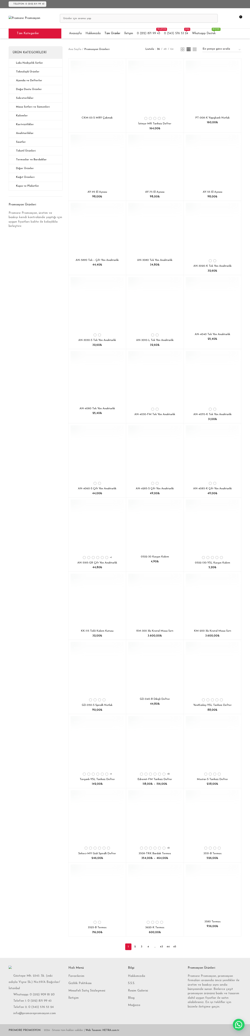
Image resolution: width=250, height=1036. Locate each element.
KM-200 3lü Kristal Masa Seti (212, 630)
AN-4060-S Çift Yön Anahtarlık (97, 488)
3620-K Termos (154, 927)
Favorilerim (76, 976)
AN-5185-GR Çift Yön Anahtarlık (97, 562)
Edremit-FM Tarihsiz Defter (155, 779)
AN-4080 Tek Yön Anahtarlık (97, 408)
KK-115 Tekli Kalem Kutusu (97, 630)
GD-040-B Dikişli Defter (155, 699)
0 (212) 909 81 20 (42, 994)
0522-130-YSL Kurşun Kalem (212, 562)
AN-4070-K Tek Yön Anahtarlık (212, 414)
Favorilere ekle (121, 66)
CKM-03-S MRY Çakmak (97, 117)
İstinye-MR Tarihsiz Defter (154, 123)
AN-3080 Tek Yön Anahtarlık (154, 260)
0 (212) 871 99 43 (40, 1000)
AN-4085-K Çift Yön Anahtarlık (212, 488)
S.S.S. (131, 983)
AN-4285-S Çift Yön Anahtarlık (155, 488)
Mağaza (134, 1005)
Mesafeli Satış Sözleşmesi (86, 990)
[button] (239, 1025)
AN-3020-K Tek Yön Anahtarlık (212, 266)
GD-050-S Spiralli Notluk (97, 705)
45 (174, 946)
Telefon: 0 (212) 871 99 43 (28, 4)
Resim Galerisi (138, 990)
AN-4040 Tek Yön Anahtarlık (212, 334)
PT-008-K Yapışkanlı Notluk (212, 117)
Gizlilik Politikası (80, 983)
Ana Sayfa (74, 49)
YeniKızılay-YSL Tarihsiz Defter (212, 705)
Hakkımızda (136, 976)
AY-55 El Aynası (212, 192)
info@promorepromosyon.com (34, 1013)
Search (212, 18)
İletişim (73, 997)
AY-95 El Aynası (97, 192)
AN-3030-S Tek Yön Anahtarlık (97, 340)
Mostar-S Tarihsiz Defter (212, 779)
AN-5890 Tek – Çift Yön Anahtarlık (97, 260)
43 (161, 946)
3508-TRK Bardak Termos (155, 853)
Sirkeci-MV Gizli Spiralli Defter (97, 853)
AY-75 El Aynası (154, 192)
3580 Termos (212, 921)
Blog (131, 997)
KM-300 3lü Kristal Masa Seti (154, 630)
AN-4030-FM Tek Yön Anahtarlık (154, 414)
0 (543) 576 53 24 (41, 1007)
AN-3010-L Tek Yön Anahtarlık (155, 340)
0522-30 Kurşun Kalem (155, 556)
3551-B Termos (212, 853)
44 (168, 946)
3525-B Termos (97, 927)
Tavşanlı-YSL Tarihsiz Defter (97, 779)
